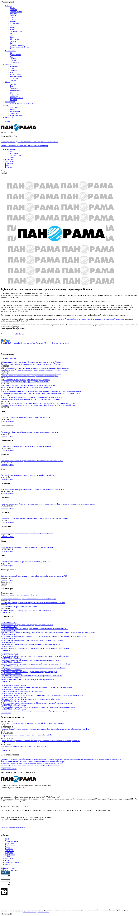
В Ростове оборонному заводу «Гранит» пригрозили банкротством (26, 610)
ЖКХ (12, 35)
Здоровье (13, 84)
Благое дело (14, 96)
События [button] (8, 6)
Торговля (13, 80)
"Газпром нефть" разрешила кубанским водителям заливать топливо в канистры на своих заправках (38, 707)
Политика (13, 14)
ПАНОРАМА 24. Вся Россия (11, 654)
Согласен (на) (6, 914)
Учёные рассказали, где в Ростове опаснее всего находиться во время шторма (29, 142)
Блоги (12, 157)
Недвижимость (15, 74)
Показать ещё (6, 612)
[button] (10, 149)
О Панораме (5, 769)
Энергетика (14, 49)
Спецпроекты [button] (10, 102)
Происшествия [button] (10, 51)
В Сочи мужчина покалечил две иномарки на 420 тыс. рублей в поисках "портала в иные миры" (37, 703)
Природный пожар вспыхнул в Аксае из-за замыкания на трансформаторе (28, 599)
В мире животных (16, 98)
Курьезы (13, 61)
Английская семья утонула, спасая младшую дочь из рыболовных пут (27, 625)
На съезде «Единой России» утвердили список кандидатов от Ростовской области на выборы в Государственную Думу (45, 729)
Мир (11, 151)
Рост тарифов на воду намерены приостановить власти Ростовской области (29, 475)
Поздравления (15, 111)
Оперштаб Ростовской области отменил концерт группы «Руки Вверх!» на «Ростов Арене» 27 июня (38, 405)
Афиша (12, 29)
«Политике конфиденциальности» (36, 912)
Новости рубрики (7, 421)
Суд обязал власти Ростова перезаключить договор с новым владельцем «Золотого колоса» (34, 370)
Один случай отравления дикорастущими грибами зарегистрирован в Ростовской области (34, 518)
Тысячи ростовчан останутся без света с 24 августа (19, 595)
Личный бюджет (16, 76)
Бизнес (12, 68)
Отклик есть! (14, 23)
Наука (12, 37)
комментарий (64, 343)
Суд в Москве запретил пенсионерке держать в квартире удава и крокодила (29, 672)
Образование (14, 16)
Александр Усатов (42, 343)
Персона (13, 109)
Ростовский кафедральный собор (22, 343)
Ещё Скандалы (10, 358)
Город (12, 33)
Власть (12, 8)
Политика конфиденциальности (13, 827)
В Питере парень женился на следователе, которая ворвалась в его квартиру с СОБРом (33, 668)
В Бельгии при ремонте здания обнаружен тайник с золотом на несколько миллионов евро (34, 629)
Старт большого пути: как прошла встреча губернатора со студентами (27, 533)
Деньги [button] (8, 64)
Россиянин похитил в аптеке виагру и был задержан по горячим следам (27, 679)
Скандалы (13, 19)
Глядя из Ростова (16, 31)
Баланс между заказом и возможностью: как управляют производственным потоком (32, 765)
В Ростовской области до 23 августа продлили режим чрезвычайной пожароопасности (33, 603)
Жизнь (7, 857)
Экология (13, 100)
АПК (11, 72)
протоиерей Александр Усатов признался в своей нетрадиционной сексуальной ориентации (90, 319)
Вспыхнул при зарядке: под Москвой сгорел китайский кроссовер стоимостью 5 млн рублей (35, 664)
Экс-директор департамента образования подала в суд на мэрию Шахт (27, 387)
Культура (13, 17)
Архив (7, 121)
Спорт (12, 43)
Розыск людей (15, 62)
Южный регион (15, 155)
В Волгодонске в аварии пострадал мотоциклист (19, 607)
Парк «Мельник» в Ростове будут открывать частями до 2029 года (25, 562)
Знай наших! (14, 107)
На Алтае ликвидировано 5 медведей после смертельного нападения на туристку (31, 660)
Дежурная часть (15, 55)
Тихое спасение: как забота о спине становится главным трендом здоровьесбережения (33, 761)
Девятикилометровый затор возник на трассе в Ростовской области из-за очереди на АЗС (34, 576)
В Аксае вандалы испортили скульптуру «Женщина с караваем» (25, 382)
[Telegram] (9, 341)
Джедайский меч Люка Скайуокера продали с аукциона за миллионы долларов (30, 644)
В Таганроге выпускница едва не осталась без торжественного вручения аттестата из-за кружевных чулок (40, 393)
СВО (11, 25)
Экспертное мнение (17, 115)
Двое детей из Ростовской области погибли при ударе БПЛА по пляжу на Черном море (33, 723)
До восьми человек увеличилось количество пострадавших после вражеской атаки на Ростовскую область (40, 741)
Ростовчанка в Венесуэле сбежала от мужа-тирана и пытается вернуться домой (30, 432)
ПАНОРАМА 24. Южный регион (13, 685)
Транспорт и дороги (17, 45)
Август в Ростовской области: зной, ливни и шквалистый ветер (24, 146)
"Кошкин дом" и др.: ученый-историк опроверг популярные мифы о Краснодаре (31, 699)
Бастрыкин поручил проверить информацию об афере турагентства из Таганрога (31, 364)
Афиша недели (15, 90)
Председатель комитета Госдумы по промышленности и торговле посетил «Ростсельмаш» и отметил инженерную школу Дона (48, 504)
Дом (11, 86)
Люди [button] (7, 106)
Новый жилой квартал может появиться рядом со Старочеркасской (26, 446)
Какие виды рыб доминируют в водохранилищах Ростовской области (27, 547)
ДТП (11, 57)
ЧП (11, 53)
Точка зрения (14, 113)
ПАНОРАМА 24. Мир (9, 623)
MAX (16, 334)
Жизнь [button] (7, 82)
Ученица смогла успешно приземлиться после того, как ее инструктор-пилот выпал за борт (35, 648)
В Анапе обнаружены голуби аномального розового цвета (22, 691)
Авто (11, 92)
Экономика (14, 66)
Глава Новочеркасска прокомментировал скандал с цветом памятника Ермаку (30, 376)
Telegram (21, 334)
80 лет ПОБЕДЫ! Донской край (21, 104)
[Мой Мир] (7, 341)
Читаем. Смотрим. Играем (19, 47)
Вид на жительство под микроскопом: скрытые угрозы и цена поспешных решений (32, 763)
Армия (12, 27)
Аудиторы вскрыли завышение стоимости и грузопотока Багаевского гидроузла (30, 399)
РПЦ (7, 343)
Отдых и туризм (16, 94)
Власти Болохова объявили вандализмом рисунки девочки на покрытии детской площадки (35, 656)
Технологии (14, 88)
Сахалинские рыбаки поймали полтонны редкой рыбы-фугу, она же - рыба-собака (31, 676)
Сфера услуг (14, 78)
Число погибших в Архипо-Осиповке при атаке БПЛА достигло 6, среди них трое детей (34, 711)
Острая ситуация (16, 12)
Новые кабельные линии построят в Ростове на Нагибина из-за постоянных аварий (32, 461)
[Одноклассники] (4, 341)
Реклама (13, 41)
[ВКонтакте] (2, 341)
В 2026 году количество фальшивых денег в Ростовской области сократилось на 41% (32, 489)
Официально (14, 39)
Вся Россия (14, 153)
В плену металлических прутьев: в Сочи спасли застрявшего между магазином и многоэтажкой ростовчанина (42, 695)
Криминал (13, 59)
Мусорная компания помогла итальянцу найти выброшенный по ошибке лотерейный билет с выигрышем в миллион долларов (48, 633)
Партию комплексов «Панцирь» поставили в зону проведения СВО (26, 417)
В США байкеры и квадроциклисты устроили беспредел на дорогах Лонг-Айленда (32, 640)
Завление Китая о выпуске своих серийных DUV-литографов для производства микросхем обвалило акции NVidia (44, 636)
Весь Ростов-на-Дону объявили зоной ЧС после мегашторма (23, 747)
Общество (13, 10)
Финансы (13, 70)
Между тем (9, 117)
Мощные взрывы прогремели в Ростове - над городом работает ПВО (26, 735)
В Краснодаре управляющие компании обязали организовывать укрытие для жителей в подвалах (37, 687)
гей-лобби (54, 343)
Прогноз (13, 21)
